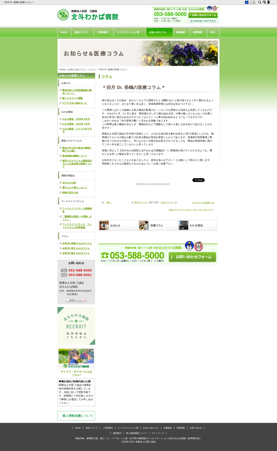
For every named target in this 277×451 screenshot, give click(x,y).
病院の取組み (68, 175)
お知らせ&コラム (158, 32)
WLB (212, 32)
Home (63, 32)
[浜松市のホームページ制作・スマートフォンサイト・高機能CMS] (264, 2)
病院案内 (117, 433)
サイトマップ (158, 433)
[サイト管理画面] (268, 2)
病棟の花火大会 (70, 192)
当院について (81, 32)
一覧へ (108, 202)
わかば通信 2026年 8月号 (76, 119)
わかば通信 (67, 112)
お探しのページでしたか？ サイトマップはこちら (190, 210)
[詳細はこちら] (76, 301)
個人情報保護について (77, 415)
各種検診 (180, 32)
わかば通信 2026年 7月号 (76, 124)
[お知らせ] (118, 225)
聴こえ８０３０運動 (72, 98)
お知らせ (65, 83)
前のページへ (141, 202)
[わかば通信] (198, 225)
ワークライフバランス (72, 201)
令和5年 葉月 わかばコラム (76, 253)
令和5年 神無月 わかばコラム (77, 243)
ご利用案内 (102, 32)
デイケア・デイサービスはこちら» (76, 373)
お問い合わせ (196, 428)
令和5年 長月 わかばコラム (76, 248)
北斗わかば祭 (69, 182)
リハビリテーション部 (127, 32)
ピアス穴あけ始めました (74, 103)
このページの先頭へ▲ (202, 202)
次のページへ (167, 202)
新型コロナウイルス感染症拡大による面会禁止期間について (77, 163)
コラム (91, 69)
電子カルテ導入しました (74, 187)
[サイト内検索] (260, 2)
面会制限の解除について (74, 155)
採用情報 (197, 32)
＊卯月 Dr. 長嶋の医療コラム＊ (18, 2)
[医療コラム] (158, 225)
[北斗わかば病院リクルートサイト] (76, 326)
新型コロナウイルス (71, 140)
